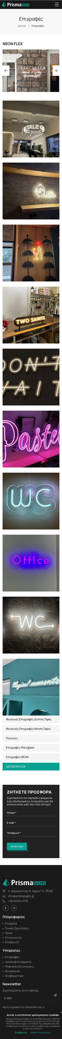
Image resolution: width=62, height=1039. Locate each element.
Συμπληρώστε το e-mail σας (21, 990)
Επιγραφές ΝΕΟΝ (17, 757)
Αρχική (22, 25)
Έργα (8, 933)
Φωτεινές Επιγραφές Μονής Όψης (28, 729)
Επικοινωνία (13, 937)
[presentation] (6, 70)
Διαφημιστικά (14, 976)
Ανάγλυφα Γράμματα (18, 962)
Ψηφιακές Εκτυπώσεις (19, 966)
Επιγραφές (12, 957)
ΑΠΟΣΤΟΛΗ (17, 846)
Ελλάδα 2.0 (12, 942)
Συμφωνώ (21, 1032)
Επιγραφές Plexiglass (20, 747)
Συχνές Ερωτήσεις (17, 928)
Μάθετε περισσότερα (40, 1032)
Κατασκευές (12, 971)
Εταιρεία (11, 923)
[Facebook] (6, 908)
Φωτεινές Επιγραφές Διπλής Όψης (28, 719)
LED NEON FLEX (15, 766)
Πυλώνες (12, 738)
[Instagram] (14, 908)
